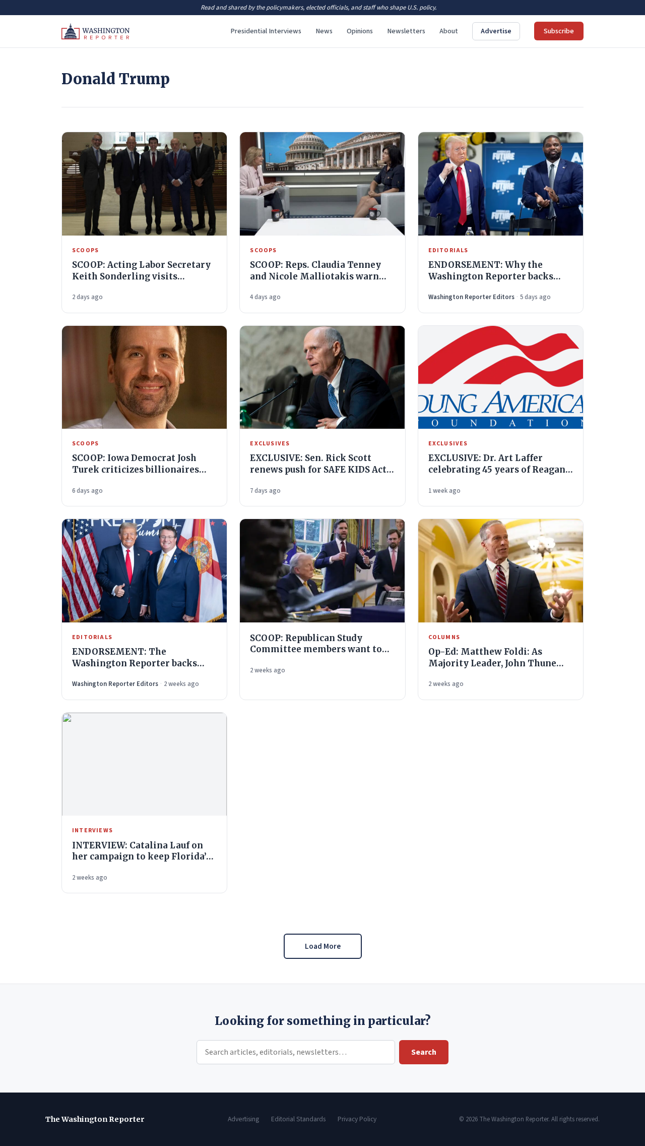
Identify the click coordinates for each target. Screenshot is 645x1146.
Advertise (496, 31)
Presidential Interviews (265, 31)
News (324, 31)
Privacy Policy (357, 1119)
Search (423, 1052)
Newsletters (406, 31)
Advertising (243, 1119)
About (448, 31)
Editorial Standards (298, 1119)
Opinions (360, 31)
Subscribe (559, 31)
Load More (323, 946)
